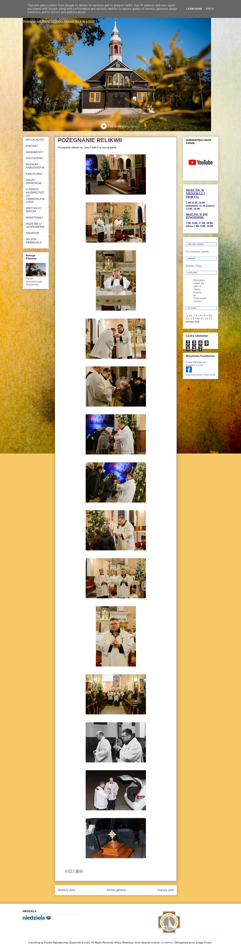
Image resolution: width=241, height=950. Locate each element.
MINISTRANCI (34, 217)
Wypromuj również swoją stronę (200, 375)
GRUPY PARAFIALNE (34, 182)
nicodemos (167, 942)
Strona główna (116, 890)
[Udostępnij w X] (74, 871)
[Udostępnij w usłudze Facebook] (77, 871)
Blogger (208, 942)
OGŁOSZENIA (34, 158)
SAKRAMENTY (35, 152)
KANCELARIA (34, 173)
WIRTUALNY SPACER (33, 210)
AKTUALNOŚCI (35, 139)
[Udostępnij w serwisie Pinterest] (81, 871)
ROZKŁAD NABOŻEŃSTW (35, 166)
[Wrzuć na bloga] (70, 871)
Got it (210, 8)
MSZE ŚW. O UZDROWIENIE (35, 225)
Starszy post (165, 890)
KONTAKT (32, 145)
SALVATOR (32, 232)
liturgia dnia (193, 321)
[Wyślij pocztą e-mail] (67, 871)
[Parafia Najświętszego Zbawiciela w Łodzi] (189, 371)
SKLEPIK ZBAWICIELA (33, 241)
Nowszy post (66, 890)
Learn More (194, 8)
